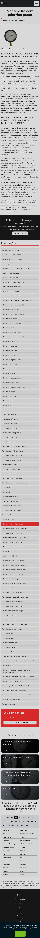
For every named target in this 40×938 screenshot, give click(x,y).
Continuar (20, 934)
